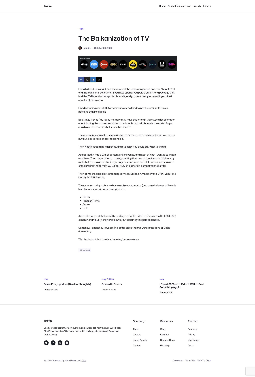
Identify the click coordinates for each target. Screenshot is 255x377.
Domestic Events (112, 284)
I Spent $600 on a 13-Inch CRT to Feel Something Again (182, 286)
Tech (80, 28)
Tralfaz (48, 6)
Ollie (84, 360)
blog (46, 279)
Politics (110, 279)
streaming (85, 249)
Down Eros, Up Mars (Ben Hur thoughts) (67, 284)
